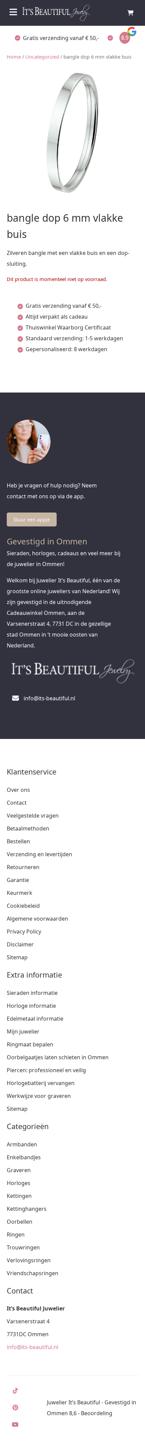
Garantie (18, 880)
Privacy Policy (24, 931)
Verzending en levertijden (39, 854)
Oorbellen (19, 1221)
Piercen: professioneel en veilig (46, 1070)
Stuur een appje (31, 519)
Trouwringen (23, 1247)
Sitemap (17, 957)
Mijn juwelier (23, 1031)
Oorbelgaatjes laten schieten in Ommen (58, 1057)
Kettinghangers (27, 1208)
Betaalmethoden (28, 828)
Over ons (18, 790)
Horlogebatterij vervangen (41, 1083)
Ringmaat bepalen (30, 1044)
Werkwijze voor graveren (39, 1096)
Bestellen (18, 841)
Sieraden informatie (32, 993)
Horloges (18, 1183)
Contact (17, 802)
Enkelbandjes (24, 1157)
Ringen (16, 1234)
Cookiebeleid (23, 905)
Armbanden (22, 1144)
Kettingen (19, 1196)
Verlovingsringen (29, 1260)
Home (14, 56)
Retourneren (23, 867)
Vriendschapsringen (32, 1273)
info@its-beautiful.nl (32, 1347)
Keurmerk (19, 893)
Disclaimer (20, 944)
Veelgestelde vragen (33, 815)
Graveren (19, 1170)
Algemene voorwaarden (37, 918)
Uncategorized (42, 56)
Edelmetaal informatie (35, 1018)
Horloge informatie (31, 1005)
